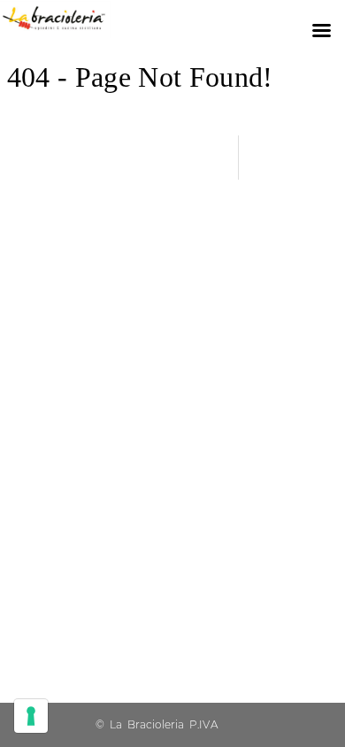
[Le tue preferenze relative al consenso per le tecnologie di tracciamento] (31, 716)
